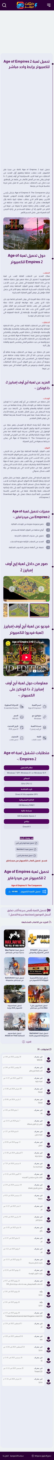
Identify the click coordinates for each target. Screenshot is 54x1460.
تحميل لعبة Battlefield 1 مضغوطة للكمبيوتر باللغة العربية (39, 1034)
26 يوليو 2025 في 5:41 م (11, 1291)
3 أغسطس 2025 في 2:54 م (12, 1323)
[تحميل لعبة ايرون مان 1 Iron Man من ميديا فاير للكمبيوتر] (39, 994)
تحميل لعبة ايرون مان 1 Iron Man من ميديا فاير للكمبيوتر (39, 1007)
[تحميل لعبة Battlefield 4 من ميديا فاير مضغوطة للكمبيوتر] (14, 966)
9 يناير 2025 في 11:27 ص (11, 1206)
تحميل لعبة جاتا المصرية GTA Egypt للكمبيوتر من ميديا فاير (38, 979)
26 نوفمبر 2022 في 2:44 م (12, 1057)
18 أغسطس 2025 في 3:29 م (13, 1336)
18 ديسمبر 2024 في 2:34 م (12, 1185)
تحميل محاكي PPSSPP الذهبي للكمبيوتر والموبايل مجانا (39, 951)
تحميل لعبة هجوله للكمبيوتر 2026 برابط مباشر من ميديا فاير (14, 1007)
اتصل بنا (6, 1456)
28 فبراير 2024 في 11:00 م (12, 1089)
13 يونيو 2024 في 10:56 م (11, 1142)
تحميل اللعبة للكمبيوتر (26, 891)
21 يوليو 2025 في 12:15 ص (12, 1259)
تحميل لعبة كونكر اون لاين (25, 843)
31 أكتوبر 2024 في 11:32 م (12, 1174)
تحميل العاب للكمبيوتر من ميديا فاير (23, 860)
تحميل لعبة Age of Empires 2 (28, 335)
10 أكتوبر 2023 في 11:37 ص (12, 1078)
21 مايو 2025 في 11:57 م (11, 1238)
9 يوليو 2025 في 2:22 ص (11, 1249)
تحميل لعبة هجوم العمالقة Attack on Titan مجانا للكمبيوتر (15, 1034)
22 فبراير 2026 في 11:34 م (12, 1379)
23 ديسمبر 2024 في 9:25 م (12, 1195)
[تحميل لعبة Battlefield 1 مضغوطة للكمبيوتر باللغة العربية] (39, 1022)
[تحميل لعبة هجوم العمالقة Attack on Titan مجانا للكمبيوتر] (14, 1022)
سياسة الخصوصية (17, 1456)
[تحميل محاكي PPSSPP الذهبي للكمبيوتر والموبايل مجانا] (39, 939)
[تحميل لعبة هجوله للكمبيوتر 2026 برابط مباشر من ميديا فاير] (14, 994)
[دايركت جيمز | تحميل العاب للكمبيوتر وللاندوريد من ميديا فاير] (27, 5)
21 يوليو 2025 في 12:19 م (11, 1270)
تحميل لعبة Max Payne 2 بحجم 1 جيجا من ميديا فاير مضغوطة (14, 951)
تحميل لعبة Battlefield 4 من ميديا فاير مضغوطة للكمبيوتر (14, 979)
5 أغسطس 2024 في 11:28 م (13, 1153)
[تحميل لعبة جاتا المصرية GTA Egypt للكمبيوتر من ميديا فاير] (39, 966)
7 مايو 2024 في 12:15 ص (11, 1121)
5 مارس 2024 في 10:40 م (12, 1099)
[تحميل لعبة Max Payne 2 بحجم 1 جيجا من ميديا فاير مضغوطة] (14, 939)
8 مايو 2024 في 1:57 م (10, 1131)
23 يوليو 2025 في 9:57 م (11, 1281)
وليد (41, 1291)
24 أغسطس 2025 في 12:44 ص (14, 1347)
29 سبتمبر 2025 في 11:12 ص (13, 1368)
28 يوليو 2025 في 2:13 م (11, 1313)
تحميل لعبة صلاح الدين (25, 855)
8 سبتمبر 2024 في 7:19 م (12, 1163)
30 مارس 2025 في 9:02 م (12, 1217)
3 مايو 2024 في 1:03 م (10, 1110)
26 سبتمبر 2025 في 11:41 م (12, 1358)
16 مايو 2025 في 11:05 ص (12, 1227)
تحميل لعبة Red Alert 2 (25, 849)
